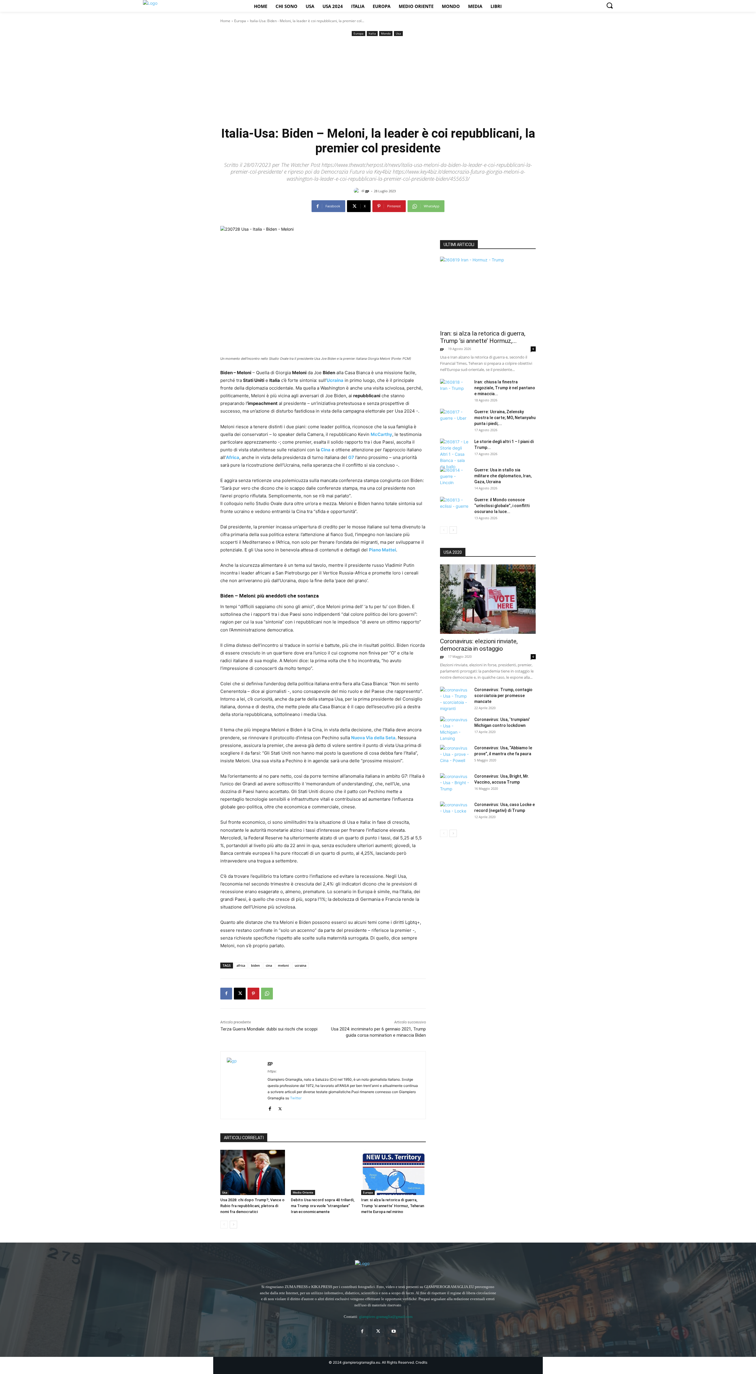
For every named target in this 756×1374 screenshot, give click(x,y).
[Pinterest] (253, 993)
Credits (421, 1362)
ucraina (300, 965)
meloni (283, 965)
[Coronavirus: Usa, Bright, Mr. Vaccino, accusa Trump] (455, 783)
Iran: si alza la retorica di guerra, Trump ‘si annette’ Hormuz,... (482, 337)
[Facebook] (226, 993)
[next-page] (233, 1224)
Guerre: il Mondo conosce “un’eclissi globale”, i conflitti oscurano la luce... (501, 505)
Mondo (386, 33)
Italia (372, 33)
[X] (240, 993)
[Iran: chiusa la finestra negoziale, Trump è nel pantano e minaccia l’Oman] (455, 389)
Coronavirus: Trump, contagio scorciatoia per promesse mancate (503, 695)
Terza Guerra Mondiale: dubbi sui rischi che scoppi (268, 1029)
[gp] (357, 191)
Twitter (296, 1098)
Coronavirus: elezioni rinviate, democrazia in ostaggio (479, 645)
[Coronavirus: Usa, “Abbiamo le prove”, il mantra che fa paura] (455, 755)
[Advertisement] (378, 81)
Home (225, 20)
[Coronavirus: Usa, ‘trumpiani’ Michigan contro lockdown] (455, 729)
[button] (609, 5)
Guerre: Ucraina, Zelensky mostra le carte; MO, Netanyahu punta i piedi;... (505, 417)
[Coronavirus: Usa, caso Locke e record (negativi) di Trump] (455, 812)
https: (272, 1071)
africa (241, 965)
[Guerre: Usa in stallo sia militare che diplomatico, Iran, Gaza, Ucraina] (455, 477)
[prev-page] (224, 1224)
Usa (398, 33)
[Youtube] (394, 1331)
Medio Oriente (303, 1192)
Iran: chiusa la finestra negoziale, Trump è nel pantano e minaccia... (504, 388)
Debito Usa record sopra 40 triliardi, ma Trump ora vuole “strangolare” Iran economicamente (322, 1206)
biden (255, 965)
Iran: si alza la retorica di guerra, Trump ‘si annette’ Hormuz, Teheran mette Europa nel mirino (392, 1206)
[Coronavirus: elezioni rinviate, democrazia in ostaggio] (488, 599)
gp (367, 190)
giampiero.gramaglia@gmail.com (386, 1316)
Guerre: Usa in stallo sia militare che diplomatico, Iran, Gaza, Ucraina (503, 476)
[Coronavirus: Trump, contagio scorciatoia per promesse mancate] (455, 699)
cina (269, 965)
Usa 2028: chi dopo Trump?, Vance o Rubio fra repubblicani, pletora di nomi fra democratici (252, 1206)
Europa (240, 20)
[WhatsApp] (267, 993)
